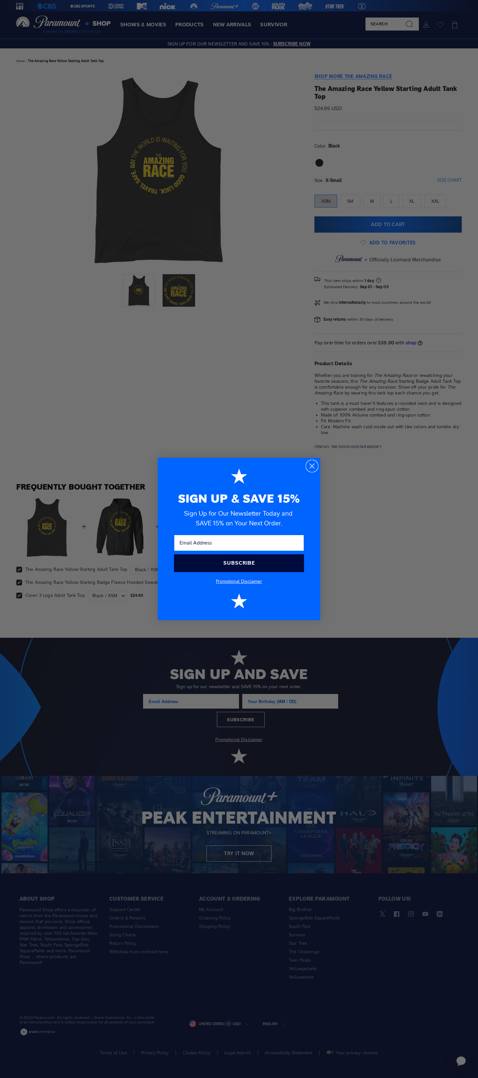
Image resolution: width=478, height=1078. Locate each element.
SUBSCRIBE (239, 563)
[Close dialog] (312, 466)
